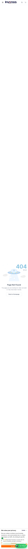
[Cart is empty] (25, 2)
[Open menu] (2, 2)
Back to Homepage (14, 294)
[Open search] (22, 2)
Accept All (13, 546)
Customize (13, 543)
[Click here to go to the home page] (11, 2)
